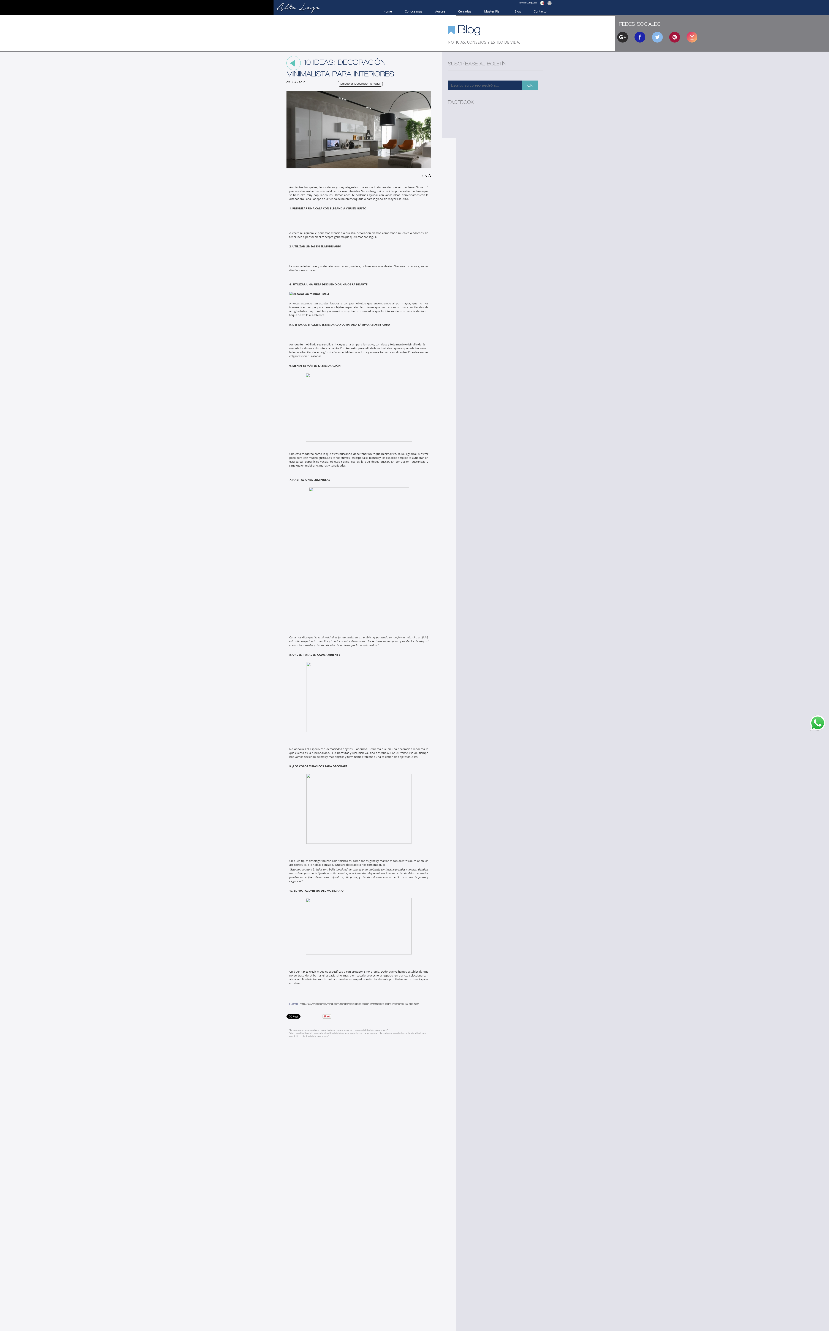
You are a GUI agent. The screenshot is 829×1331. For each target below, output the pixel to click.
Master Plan (493, 11)
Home (387, 11)
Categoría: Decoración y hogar (360, 83)
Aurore (440, 11)
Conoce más (413, 11)
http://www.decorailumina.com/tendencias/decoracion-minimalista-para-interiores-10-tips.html (359, 1003)
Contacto (540, 11)
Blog (517, 11)
